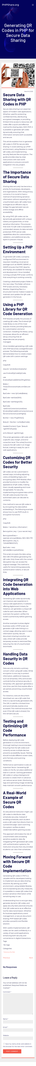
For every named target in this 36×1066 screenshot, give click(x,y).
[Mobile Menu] (33, 5)
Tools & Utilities (9, 952)
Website (6, 1035)
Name (5, 1019)
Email (5, 1027)
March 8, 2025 (28, 91)
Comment (7, 992)
